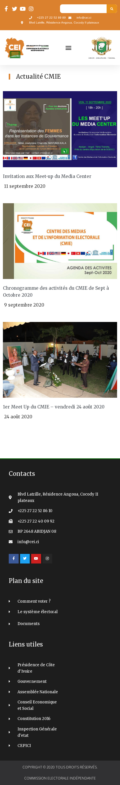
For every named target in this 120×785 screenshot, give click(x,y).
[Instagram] (47, 559)
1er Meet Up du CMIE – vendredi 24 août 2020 (54, 407)
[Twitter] (25, 559)
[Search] (112, 8)
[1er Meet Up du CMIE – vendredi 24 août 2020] (60, 359)
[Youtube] (36, 559)
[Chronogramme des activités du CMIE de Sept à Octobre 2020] (60, 240)
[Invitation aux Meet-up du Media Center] (60, 129)
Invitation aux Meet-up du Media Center (47, 176)
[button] (68, 48)
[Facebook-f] (14, 559)
